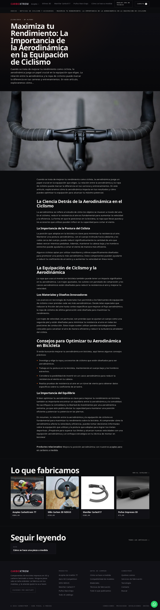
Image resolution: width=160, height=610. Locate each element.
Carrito (142, 4)
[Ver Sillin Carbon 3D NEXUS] (62, 497)
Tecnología (126, 583)
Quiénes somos (128, 575)
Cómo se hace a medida (101, 3)
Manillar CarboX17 (62, 3)
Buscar (124, 591)
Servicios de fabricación (131, 579)
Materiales (94, 583)
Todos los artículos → (139, 540)
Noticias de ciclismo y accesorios (37, 11)
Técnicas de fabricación (100, 587)
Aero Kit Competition (68, 579)
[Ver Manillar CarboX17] (97, 497)
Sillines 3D (46, 3)
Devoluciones (135, 606)
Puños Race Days (81, 3)
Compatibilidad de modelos (102, 579)
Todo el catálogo (66, 595)
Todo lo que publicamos (100, 591)
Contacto (125, 587)
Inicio (14, 11)
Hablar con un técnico (123, 4)
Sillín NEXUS (64, 583)
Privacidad (121, 606)
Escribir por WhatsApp (23, 590)
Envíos (146, 606)
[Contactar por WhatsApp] (154, 604)
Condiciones (108, 606)
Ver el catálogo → (141, 473)
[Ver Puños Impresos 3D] (132, 497)
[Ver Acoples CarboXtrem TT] (27, 497)
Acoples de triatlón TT (68, 575)
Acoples (34, 4)
